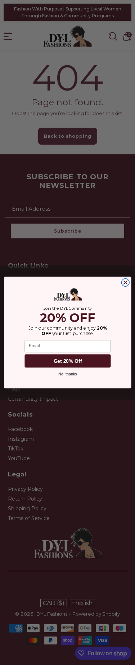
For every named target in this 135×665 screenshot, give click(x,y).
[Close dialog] (125, 283)
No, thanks (67, 374)
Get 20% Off (67, 361)
